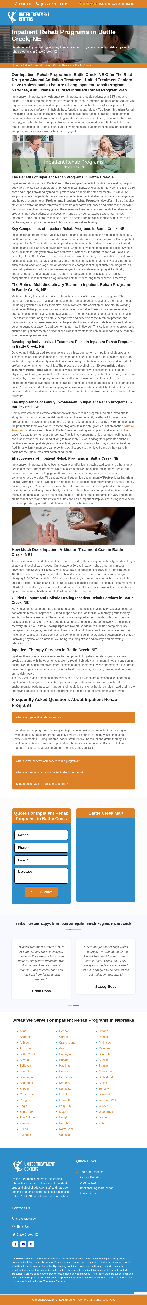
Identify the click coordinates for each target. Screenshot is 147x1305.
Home (15, 65)
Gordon (64, 1036)
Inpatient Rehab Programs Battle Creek (66, 65)
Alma (23, 1031)
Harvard (64, 1059)
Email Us (25, 3)
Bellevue (25, 1065)
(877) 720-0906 (54, 4)
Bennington (27, 1077)
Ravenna (104, 1048)
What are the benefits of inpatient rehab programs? (48, 761)
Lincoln (63, 1094)
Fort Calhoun (28, 1117)
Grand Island (67, 1042)
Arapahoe (26, 1036)
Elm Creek (26, 1111)
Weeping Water (108, 1100)
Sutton (103, 1082)
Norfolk (63, 1123)
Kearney (64, 1082)
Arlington (25, 1042)
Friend (24, 1129)
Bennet (24, 1071)
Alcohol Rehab (89, 1177)
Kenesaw (65, 1088)
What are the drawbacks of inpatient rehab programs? (49, 772)
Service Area (88, 1193)
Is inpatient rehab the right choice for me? (42, 783)
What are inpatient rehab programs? (38, 717)
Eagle (23, 1106)
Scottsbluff (105, 1054)
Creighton (26, 1100)
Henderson (66, 1077)
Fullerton (25, 1134)
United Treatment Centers (71, 1299)
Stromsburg (106, 1071)
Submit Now (41, 892)
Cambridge (27, 1094)
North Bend (66, 1129)
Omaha (103, 1031)
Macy (62, 1111)
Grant (62, 1048)
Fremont (25, 1123)
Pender (103, 1036)
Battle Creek (30, 65)
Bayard (24, 1059)
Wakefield (105, 1094)
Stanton (104, 1065)
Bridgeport (26, 1082)
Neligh (63, 1117)
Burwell (24, 1088)
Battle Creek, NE (27, 1234)
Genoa (63, 1031)
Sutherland (106, 1077)
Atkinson (25, 1048)
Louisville (65, 1100)
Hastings (64, 1065)
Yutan (102, 1123)
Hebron (64, 1071)
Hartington (65, 1054)
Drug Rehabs (88, 1182)
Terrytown (105, 1088)
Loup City (65, 1106)
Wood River (106, 1111)
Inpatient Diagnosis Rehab (96, 1188)
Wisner (103, 1106)
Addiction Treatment (92, 1171)
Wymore (104, 1117)
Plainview (105, 1042)
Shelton (104, 1059)
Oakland (64, 1134)
